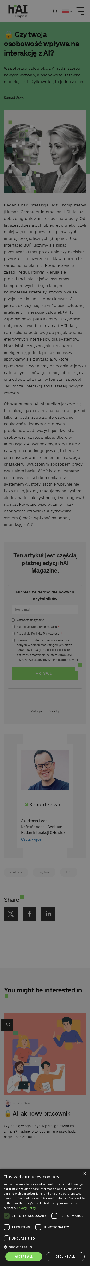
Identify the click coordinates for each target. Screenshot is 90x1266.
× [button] (84, 1174)
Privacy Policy (26, 1208)
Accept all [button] (24, 1256)
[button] (45, 1247)
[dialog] (45, 1217)
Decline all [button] (65, 1256)
